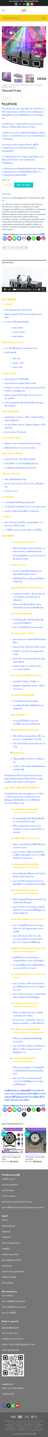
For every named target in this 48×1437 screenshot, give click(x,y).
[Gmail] (24, 1110)
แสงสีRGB (28, 224)
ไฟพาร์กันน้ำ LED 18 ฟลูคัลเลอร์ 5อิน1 (35, 1158)
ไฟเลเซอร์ (13, 227)
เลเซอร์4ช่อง (6, 219)
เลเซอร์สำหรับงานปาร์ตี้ (20, 222)
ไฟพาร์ (5, 1220)
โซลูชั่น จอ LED (8, 1179)
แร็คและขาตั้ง (39, 1428)
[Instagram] (43, 238)
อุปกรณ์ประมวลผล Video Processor (17, 1201)
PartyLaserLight (34, 212)
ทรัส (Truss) (7, 1265)
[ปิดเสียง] (39, 289)
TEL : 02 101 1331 (9, 1333)
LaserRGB (5, 212)
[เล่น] (5, 289)
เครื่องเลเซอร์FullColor (30, 217)
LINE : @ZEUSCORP (10, 1350)
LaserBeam (16, 207)
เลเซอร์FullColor (24, 219)
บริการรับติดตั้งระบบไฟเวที (13, 1301)
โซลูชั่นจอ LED (9, 1421)
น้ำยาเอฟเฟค (7, 1283)
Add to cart (24, 185)
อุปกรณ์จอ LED (10, 1425)
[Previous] (6, 48)
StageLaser (32, 214)
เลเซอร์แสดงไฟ (19, 224)
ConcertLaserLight (28, 204)
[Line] (14, 238)
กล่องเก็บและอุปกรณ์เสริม (13, 1271)
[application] (24, 279)
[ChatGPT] (24, 243)
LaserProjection (40, 209)
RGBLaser (13, 214)
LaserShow (13, 212)
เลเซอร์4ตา (15, 219)
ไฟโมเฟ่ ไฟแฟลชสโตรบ (24, 1426)
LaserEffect (25, 207)
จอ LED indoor (8, 1190)
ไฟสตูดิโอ (6, 1248)
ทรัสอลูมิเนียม (21, 1430)
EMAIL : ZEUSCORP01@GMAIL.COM (18, 1344)
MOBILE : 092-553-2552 (12, 1339)
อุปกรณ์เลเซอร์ (7, 217)
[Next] (42, 48)
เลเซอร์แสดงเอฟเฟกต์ (35, 222)
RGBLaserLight (22, 214)
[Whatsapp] (34, 238)
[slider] (22, 289)
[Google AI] (38, 238)
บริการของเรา (8, 1295)
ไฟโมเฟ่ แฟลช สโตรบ (11, 1243)
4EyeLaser (9, 204)
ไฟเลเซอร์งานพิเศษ (34, 227)
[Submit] (43, 18)
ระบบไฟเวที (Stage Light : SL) (21, 85)
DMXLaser (38, 204)
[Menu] (3, 10)
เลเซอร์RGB (35, 219)
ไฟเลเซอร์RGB (22, 227)
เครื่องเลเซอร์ (17, 217)
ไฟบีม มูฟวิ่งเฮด (8, 1226)
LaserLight (5, 209)
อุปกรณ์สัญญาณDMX (11, 1260)
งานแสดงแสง (40, 214)
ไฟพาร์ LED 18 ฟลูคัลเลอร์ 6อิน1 (11, 1158)
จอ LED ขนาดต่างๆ (10, 1184)
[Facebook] (5, 238)
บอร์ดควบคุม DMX (10, 1254)
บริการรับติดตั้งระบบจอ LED (14, 1307)
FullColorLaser (7, 207)
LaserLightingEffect (27, 209)
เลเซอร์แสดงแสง (7, 224)
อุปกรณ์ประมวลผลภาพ (32, 1423)
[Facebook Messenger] (19, 1110)
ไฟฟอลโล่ (6, 1237)
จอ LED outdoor (8, 1196)
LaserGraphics (34, 207)
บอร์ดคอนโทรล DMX (24, 1428)
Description (7, 263)
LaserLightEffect (15, 209)
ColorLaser (17, 204)
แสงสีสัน (35, 224)
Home (4, 85)
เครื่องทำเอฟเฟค (9, 1277)
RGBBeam (5, 214)
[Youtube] (10, 238)
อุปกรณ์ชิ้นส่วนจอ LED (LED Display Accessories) (23, 1207)
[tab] (24, 262)
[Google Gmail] (24, 238)
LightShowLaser (23, 212)
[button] (24, 279)
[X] (29, 238)
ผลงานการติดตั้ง (9, 1312)
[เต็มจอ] (43, 289)
